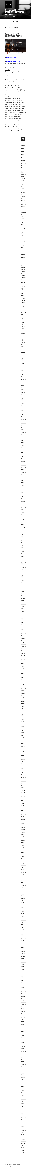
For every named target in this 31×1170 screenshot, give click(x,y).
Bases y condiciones (11, 57)
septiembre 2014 (23, 900)
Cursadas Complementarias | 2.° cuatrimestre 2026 (23, 271)
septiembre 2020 (23, 601)
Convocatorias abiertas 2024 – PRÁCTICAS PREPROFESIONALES (13, 35)
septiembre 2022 (23, 535)
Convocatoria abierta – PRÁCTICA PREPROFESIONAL (23, 307)
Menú (16, 21)
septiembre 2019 (23, 661)
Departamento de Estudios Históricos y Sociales (15, 12)
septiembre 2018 (23, 708)
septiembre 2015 (23, 834)
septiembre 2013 (23, 959)
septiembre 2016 (23, 798)
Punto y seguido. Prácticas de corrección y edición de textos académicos (13, 74)
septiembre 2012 (23, 1019)
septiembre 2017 (23, 761)
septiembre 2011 (23, 1079)
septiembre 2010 (23, 1145)
